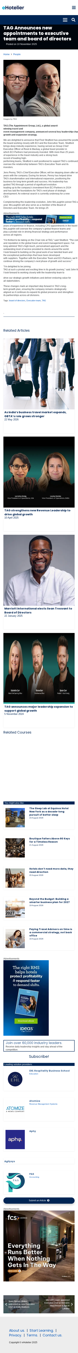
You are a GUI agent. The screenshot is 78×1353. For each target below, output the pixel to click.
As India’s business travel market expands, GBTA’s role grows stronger (35, 414)
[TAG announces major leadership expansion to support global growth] (39, 668)
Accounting (34, 1177)
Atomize (34, 1101)
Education (33, 1074)
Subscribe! (39, 1056)
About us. (17, 1330)
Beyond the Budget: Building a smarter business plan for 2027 (49, 900)
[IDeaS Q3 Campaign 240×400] (26, 1035)
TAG (44, 300)
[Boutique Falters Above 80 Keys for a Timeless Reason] (15, 848)
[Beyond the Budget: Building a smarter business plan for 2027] (15, 908)
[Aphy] (15, 1139)
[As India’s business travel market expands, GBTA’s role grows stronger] (39, 373)
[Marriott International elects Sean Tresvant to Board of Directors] (39, 570)
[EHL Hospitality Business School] (15, 1079)
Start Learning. (41, 1330)
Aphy (32, 1131)
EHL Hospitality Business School (49, 1070)
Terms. (32, 1335)
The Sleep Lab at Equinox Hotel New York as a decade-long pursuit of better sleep (49, 811)
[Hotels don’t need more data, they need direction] (15, 878)
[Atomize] (15, 1109)
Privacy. (15, 1335)
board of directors (17, 300)
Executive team (34, 300)
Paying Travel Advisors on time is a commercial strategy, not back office (50, 932)
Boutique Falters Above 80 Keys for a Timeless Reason (49, 840)
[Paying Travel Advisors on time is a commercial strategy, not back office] (15, 938)
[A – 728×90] (39, 222)
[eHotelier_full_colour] (13, 7)
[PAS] (15, 1182)
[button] (73, 7)
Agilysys (9, 1161)
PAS (31, 1174)
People (17, 54)
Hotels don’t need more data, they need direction (51, 870)
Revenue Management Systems (43, 1104)
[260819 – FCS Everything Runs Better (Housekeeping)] (39, 1280)
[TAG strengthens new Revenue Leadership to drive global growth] (39, 472)
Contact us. (52, 1335)
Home (6, 54)
